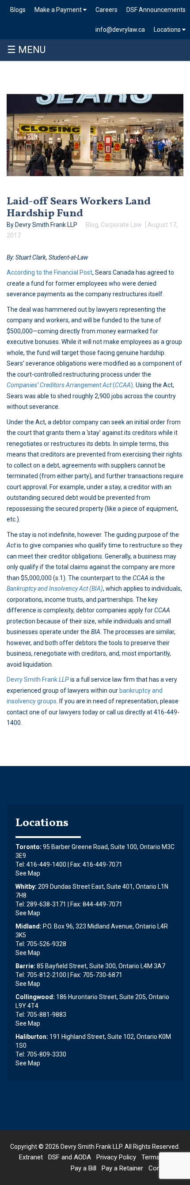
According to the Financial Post (49, 272)
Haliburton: (31, 1036)
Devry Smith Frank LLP (91, 1146)
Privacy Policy (116, 1157)
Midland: (28, 926)
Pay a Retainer (122, 1168)
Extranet (31, 1157)
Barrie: (25, 966)
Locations (168, 29)
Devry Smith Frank (38, 679)
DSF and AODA (69, 1157)
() (70, 385)
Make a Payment (58, 9)
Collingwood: (35, 996)
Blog (92, 224)
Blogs (18, 9)
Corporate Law (121, 224)
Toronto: (28, 846)
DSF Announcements (156, 9)
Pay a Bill (83, 1168)
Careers (106, 9)
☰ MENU (26, 49)
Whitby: (26, 886)
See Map (27, 873)
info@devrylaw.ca (120, 29)
